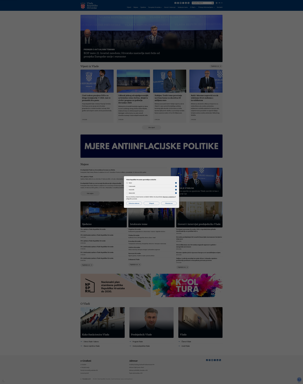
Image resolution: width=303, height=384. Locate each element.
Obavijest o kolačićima (169, 197)
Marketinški (132, 193)
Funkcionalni (132, 186)
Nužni (130, 183)
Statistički (131, 189)
